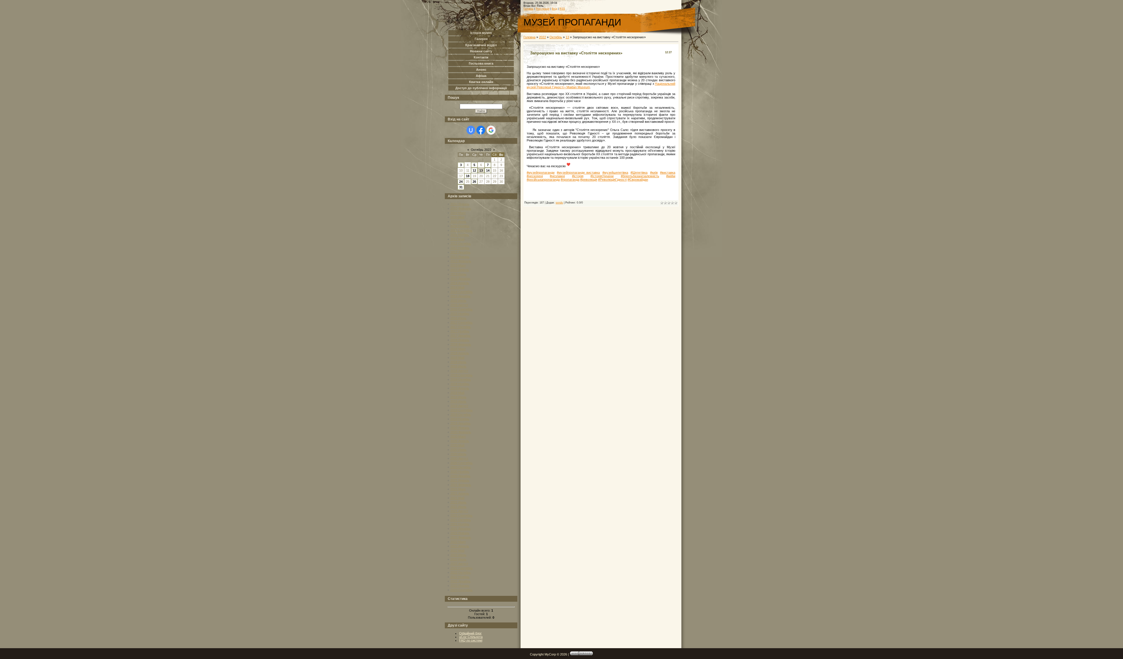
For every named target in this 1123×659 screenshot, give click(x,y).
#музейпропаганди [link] (540, 172)
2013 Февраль (460, 261)
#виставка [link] (667, 172)
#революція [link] (588, 179)
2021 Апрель (459, 493)
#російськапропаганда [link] (543, 179)
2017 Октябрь (460, 327)
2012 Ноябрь (459, 248)
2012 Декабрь (460, 252)
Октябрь (556, 37)
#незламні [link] (557, 176)
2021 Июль (458, 506)
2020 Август (459, 458)
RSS (562, 8)
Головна (528, 8)
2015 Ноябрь (459, 313)
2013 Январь (459, 256)
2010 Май (457, 217)
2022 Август (459, 563)
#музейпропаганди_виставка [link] (578, 172)
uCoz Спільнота (471, 637)
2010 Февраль (460, 208)
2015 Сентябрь (461, 309)
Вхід (554, 8)
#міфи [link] (670, 176)
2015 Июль (458, 300)
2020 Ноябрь (459, 471)
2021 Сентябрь (461, 515)
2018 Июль (458, 366)
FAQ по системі (470, 640)
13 (481, 170)
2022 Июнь (458, 555)
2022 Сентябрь (461, 568)
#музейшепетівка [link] (615, 172)
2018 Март (458, 349)
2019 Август (459, 406)
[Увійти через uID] (470, 130)
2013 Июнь (458, 274)
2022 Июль (458, 559)
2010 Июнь (458, 221)
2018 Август (459, 370)
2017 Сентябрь (461, 322)
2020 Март (458, 436)
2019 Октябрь (460, 414)
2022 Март (458, 542)
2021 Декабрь (460, 528)
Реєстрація (543, 8)
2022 (542, 37)
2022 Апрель (459, 546)
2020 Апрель (459, 441)
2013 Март (458, 265)
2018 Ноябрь (459, 384)
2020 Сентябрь (461, 463)
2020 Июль (458, 454)
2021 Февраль (460, 485)
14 (488, 170)
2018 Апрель (459, 353)
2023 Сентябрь (461, 590)
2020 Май (457, 445)
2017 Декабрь (460, 335)
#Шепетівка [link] (639, 172)
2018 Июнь (458, 362)
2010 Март (458, 213)
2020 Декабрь (460, 476)
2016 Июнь (458, 318)
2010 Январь (459, 204)
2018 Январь (459, 340)
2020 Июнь (458, 449)
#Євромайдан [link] (638, 179)
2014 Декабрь (460, 296)
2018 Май (457, 357)
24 (461, 181)
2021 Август (459, 511)
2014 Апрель (459, 283)
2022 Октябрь (460, 572)
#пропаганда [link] (570, 179)
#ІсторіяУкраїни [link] (602, 176)
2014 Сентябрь (461, 292)
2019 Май (457, 392)
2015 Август (459, 305)
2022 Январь (459, 533)
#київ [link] (654, 172)
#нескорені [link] (535, 176)
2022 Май (457, 550)
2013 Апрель (459, 270)
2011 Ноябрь (459, 235)
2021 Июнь (458, 502)
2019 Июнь (458, 397)
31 (461, 187)
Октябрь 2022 (481, 149)
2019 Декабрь (460, 423)
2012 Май (457, 239)
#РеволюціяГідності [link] (612, 179)
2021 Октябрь (460, 520)
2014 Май (457, 287)
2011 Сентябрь (461, 230)
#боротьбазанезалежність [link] (640, 176)
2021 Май (457, 498)
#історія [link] (577, 176)
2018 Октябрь (460, 379)
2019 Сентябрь (461, 410)
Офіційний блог (470, 633)
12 (474, 170)
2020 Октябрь (460, 467)
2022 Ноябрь (459, 577)
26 (474, 181)
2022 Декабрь (460, 581)
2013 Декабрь (460, 278)
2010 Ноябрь (459, 226)
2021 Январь (459, 480)
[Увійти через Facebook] (480, 130)
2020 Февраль (460, 432)
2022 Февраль (460, 537)
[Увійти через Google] (491, 130)
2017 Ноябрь (459, 331)
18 (467, 176)
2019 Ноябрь (459, 419)
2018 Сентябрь (461, 375)
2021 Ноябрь (459, 524)
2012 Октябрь (460, 243)
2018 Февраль (460, 344)
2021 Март (458, 489)
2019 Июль (458, 401)
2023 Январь (459, 585)
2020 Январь (459, 427)
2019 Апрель (459, 388)
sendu (559, 202)
